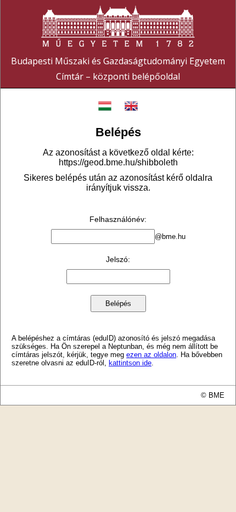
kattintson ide (130, 363)
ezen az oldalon (151, 354)
